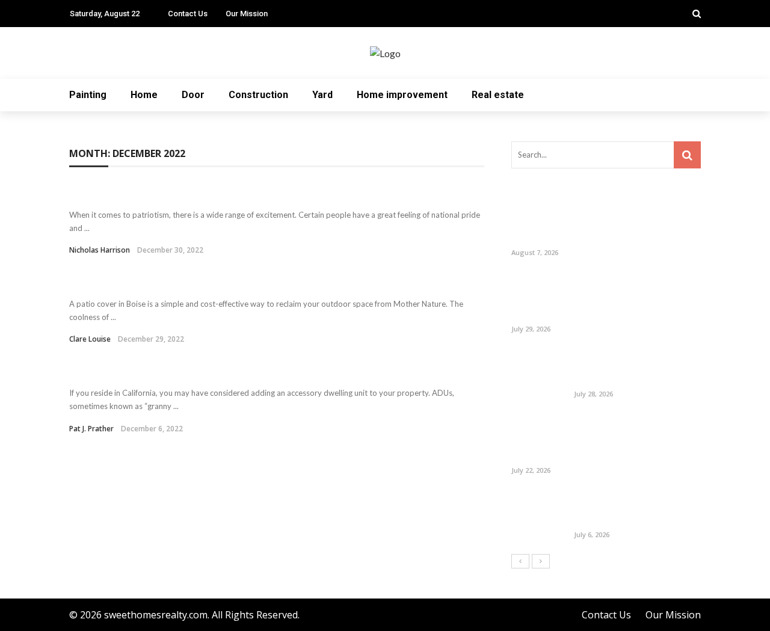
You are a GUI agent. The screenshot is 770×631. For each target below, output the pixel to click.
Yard (322, 94)
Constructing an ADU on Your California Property (223, 371)
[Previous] (520, 561)
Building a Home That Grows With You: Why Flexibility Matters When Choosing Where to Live (630, 297)
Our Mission (247, 13)
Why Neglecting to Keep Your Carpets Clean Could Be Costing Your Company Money (633, 220)
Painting (87, 94)
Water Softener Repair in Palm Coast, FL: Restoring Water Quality (631, 508)
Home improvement (402, 94)
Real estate (498, 94)
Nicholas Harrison (99, 250)
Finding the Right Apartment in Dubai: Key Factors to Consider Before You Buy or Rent (636, 438)
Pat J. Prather (91, 428)
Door (193, 94)
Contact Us (188, 13)
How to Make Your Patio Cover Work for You (206, 282)
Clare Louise (90, 339)
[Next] (541, 561)
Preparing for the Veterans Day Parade (191, 193)
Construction (258, 94)
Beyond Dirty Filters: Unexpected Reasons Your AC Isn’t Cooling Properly (633, 367)
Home (144, 94)
